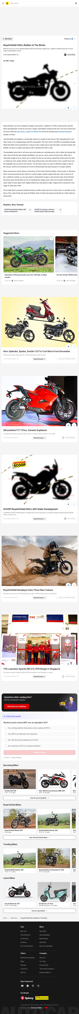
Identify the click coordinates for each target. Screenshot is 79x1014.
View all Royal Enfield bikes (38, 837)
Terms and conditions (47, 969)
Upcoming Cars (25, 935)
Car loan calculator (26, 946)
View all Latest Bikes (38, 911)
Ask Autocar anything (27, 958)
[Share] (74, 107)
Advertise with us (45, 972)
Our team (43, 961)
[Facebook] (33, 986)
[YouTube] (22, 986)
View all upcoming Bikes (38, 798)
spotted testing (64, 132)
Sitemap (23, 965)
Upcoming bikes (45, 935)
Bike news (43, 942)
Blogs (22, 961)
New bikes (43, 931)
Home (5, 918)
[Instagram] (28, 986)
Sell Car (22, 972)
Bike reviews (44, 938)
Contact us (24, 969)
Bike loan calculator (46, 946)
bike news (14, 918)
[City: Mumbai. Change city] (75, 3)
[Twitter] (38, 986)
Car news (23, 942)
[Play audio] (68, 107)
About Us (42, 958)
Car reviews (24, 938)
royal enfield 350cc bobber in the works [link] (34, 918)
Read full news (38, 359)
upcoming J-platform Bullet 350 (29, 132)
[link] (19, 779)
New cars (23, 931)
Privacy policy (44, 965)
